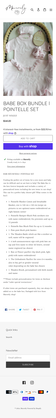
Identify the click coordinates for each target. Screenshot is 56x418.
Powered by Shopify (34, 408)
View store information (16, 166)
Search (9, 337)
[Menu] (51, 9)
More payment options (28, 153)
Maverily (24, 408)
